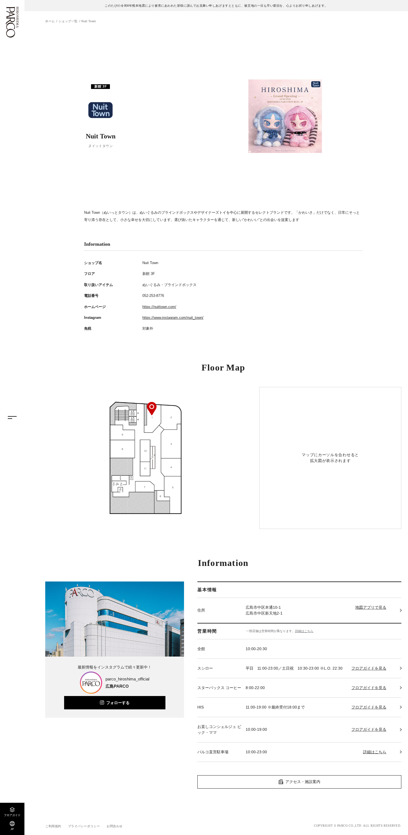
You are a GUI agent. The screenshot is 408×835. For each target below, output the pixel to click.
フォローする (118, 702)
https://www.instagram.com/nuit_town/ (172, 317)
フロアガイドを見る (368, 668)
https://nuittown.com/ (159, 307)
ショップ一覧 (68, 21)
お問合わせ (115, 826)
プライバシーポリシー (84, 826)
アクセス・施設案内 (302, 781)
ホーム (50, 21)
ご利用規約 (53, 826)
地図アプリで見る (370, 607)
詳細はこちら (304, 631)
